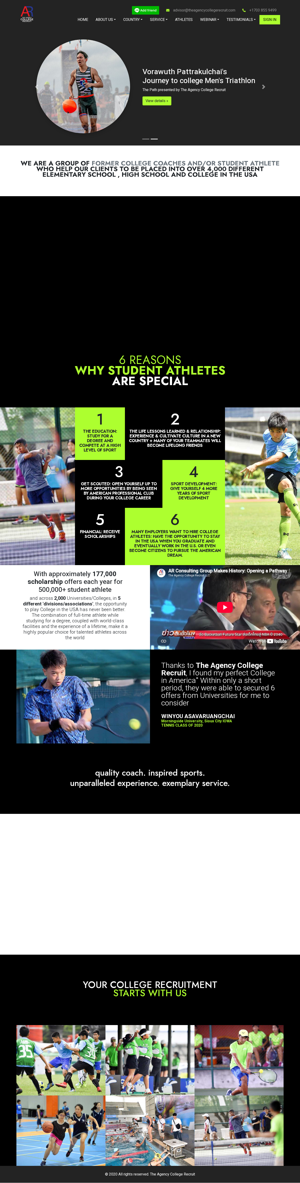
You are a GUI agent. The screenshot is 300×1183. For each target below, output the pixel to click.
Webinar (208, 20)
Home (83, 20)
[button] (36, 87)
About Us (104, 20)
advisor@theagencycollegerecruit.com (204, 10)
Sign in (269, 20)
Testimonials (240, 20)
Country (131, 20)
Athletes (184, 20)
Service (157, 20)
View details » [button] (75, 101)
